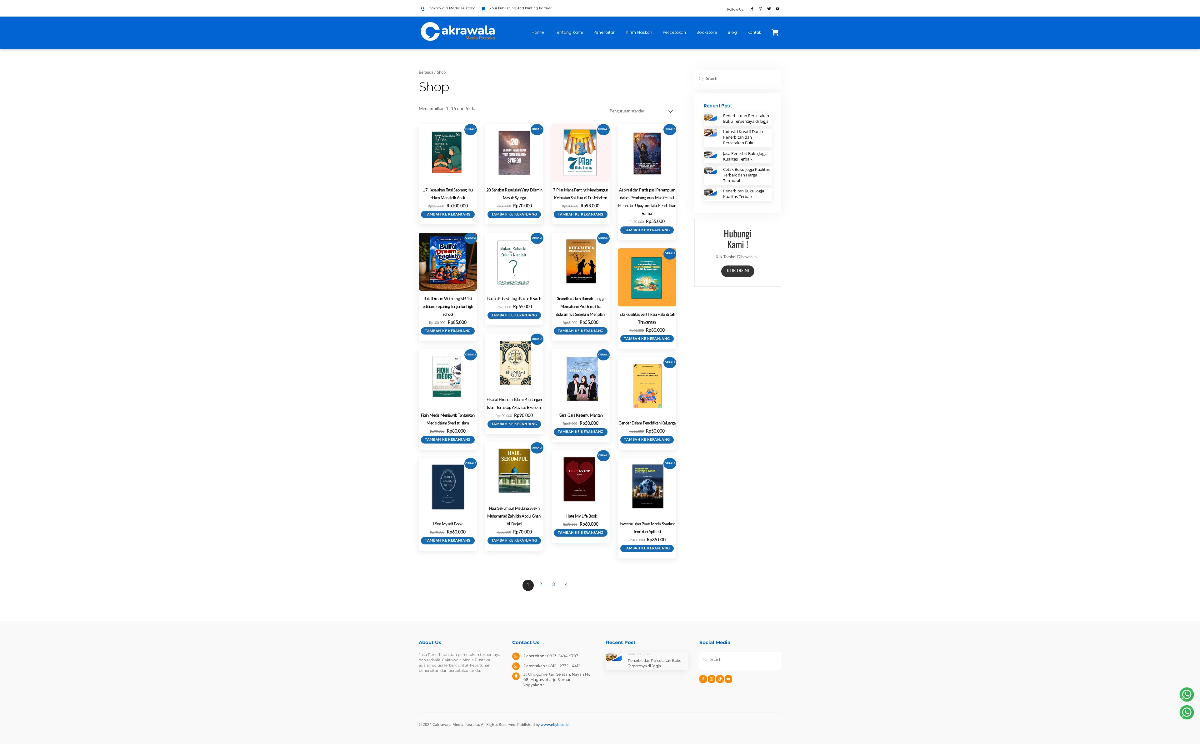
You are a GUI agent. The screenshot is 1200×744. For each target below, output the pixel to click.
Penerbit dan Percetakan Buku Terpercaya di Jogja (746, 118)
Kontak (754, 32)
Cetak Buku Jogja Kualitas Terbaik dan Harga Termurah (746, 174)
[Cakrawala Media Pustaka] (458, 40)
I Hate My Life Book (580, 516)
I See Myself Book (447, 524)
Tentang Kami (569, 32)
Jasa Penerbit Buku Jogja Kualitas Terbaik (745, 156)
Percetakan (674, 32)
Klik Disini (738, 271)
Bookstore (707, 32)
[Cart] (775, 32)
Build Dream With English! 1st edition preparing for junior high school (448, 307)
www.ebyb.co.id (554, 724)
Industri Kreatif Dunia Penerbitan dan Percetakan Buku (743, 137)
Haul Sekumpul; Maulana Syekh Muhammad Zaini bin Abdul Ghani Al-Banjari (514, 516)
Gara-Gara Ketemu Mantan (580, 416)
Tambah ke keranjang (448, 214)
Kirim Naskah (639, 32)
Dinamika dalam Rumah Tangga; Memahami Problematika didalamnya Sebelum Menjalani (580, 307)
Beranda (426, 73)
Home (538, 32)
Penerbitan (604, 32)
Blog (732, 32)
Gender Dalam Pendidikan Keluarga (646, 423)
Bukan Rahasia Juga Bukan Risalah (514, 299)
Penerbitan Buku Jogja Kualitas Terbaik (743, 193)
